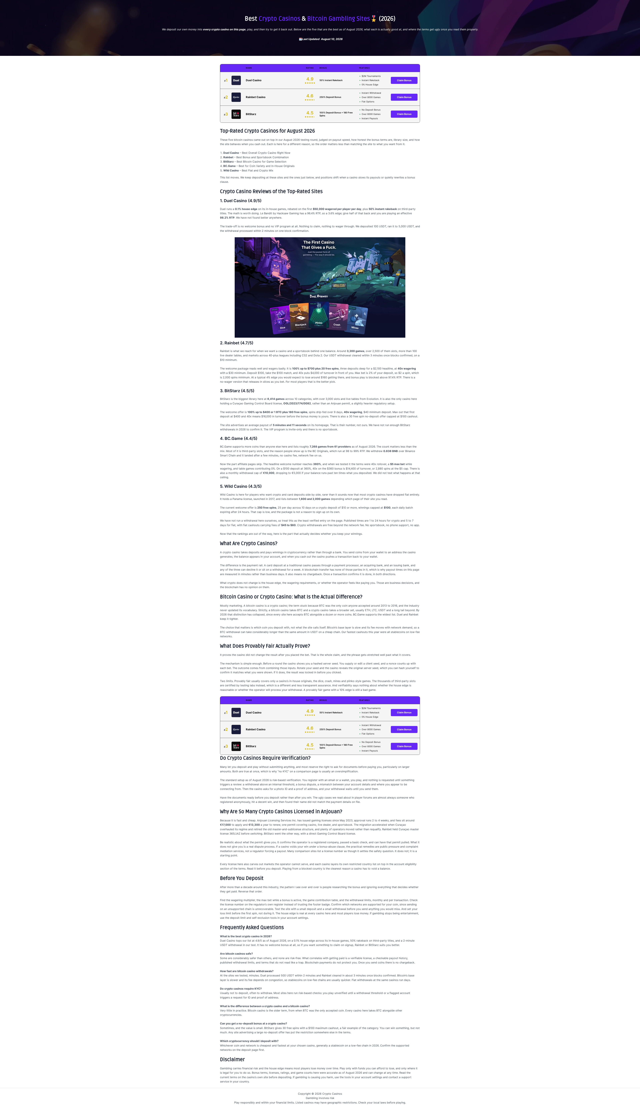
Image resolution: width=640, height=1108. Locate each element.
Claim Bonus (404, 80)
